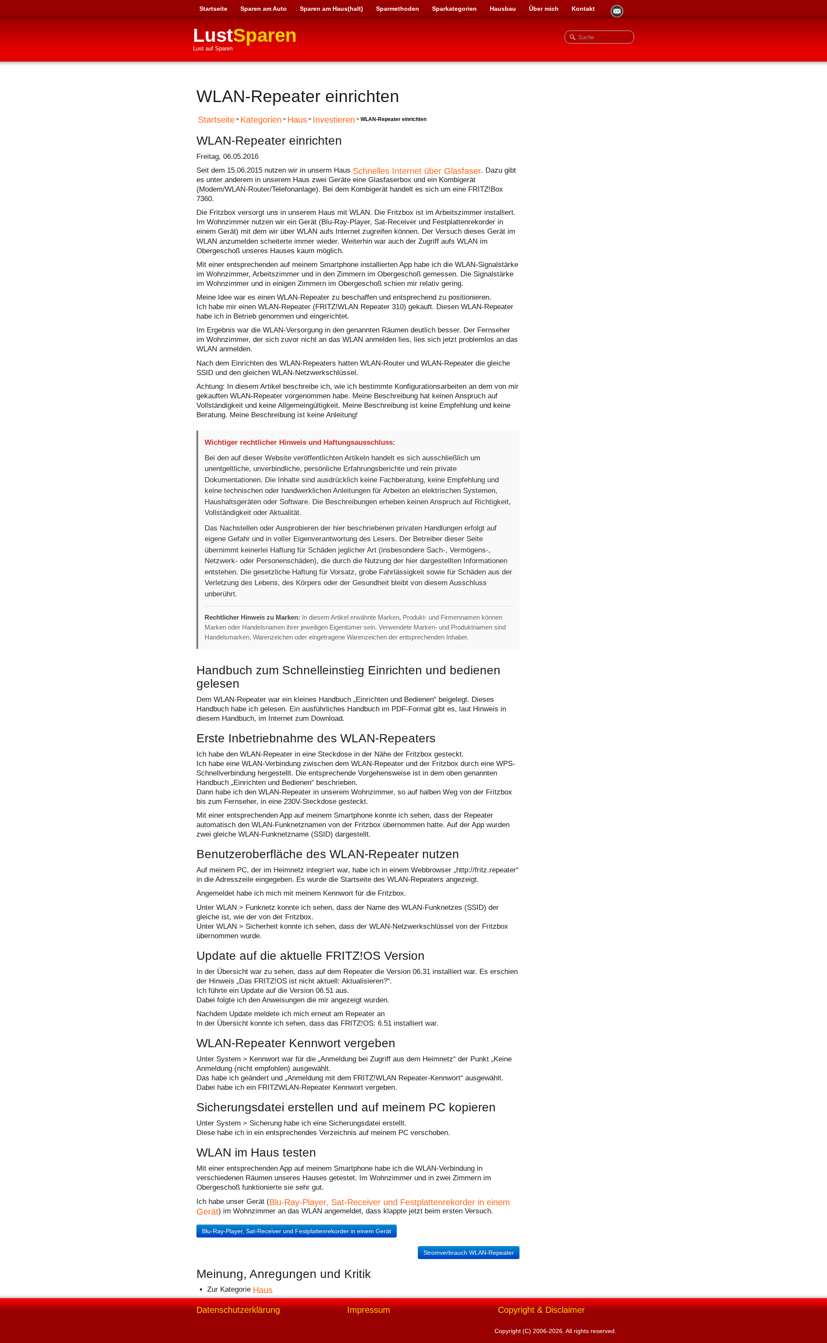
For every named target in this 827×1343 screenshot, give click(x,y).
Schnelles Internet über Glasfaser (417, 170)
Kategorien (261, 119)
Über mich (544, 8)
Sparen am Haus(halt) (331, 8)
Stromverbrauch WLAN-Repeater (468, 1252)
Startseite (213, 8)
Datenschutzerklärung (238, 1310)
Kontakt (583, 8)
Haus (297, 119)
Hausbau (503, 8)
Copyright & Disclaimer (541, 1310)
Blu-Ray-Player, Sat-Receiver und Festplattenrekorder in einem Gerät (296, 1231)
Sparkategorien (454, 8)
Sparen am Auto (263, 8)
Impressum (368, 1310)
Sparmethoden (397, 8)
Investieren (334, 119)
